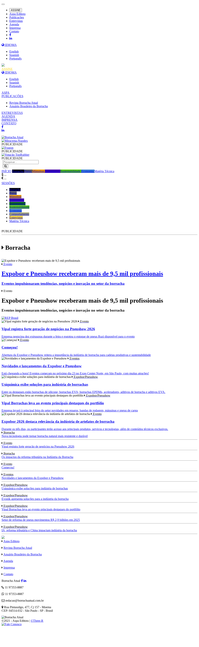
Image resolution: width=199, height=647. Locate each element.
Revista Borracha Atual (23, 102)
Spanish (14, 55)
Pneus (28, 171)
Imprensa (15, 27)
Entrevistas (16, 21)
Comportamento (19, 214)
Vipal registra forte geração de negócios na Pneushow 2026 (38, 444)
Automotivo (52, 171)
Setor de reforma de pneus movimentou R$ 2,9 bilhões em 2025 (41, 518)
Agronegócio (17, 203)
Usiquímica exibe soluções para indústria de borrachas (35, 486)
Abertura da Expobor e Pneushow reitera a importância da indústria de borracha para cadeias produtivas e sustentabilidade (76, 347)
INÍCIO (6, 171)
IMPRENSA (9, 119)
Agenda (14, 24)
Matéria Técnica (104, 171)
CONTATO (9, 123)
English (14, 51)
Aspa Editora (17, 14)
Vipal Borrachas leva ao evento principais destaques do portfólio (41, 507)
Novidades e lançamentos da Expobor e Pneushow (33, 476)
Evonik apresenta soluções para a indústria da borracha (35, 497)
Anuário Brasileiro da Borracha (28, 106)
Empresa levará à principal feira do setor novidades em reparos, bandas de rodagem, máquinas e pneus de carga (70, 403)
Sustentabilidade (70, 171)
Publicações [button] (16, 17)
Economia (87, 171)
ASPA (6, 92)
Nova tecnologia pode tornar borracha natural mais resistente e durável (45, 434)
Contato (14, 31)
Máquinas (38, 171)
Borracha (18, 171)
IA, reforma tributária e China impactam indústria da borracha (39, 528)
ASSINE (15, 10)
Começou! (8, 465)
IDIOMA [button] (10, 45)
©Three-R (37, 620)
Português (15, 58)
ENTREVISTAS (12, 112)
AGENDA (8, 116)
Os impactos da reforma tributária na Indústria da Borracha (37, 455)
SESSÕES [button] (8, 183)
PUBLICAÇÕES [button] (12, 96)
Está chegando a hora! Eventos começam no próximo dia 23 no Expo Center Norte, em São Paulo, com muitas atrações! (75, 366)
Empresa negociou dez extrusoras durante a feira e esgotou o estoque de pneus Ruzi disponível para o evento (68, 329)
